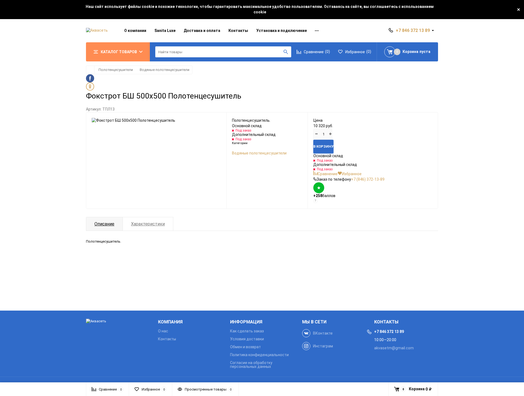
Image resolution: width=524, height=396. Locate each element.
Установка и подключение (281, 30)
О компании (135, 30)
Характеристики (148, 224)
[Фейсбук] (262, 78)
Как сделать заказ (247, 331)
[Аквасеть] (118, 321)
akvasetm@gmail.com (394, 348)
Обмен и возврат (245, 347)
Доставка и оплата (202, 30)
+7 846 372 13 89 (413, 30)
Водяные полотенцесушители (164, 70)
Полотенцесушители (116, 70)
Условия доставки (247, 339)
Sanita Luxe (164, 30)
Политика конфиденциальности (259, 355)
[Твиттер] (262, 86)
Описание (104, 224)
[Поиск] (285, 51)
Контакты (238, 30)
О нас (163, 331)
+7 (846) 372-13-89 (368, 179)
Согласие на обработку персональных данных (251, 364)
